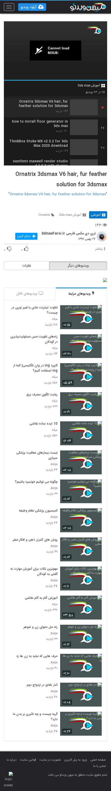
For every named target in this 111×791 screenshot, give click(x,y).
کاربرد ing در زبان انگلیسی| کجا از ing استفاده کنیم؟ (35, 368)
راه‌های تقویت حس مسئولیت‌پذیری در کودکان (34, 339)
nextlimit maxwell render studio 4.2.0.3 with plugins (40, 163)
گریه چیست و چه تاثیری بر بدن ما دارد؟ (35, 717)
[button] (32, 7)
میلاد (55, 319)
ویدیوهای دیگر (78, 266)
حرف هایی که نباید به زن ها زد (37, 656)
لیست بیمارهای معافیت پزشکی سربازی (37, 455)
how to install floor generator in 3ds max (40, 123)
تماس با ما (99, 766)
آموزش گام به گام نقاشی (41, 598)
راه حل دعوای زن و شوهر (40, 627)
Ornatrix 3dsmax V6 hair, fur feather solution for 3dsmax (43, 103)
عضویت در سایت (50, 759)
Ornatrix (44, 214)
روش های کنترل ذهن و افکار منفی (34, 540)
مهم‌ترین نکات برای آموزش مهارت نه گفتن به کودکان (34, 572)
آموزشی (96, 214)
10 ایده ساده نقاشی (43, 424)
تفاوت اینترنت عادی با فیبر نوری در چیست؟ (35, 310)
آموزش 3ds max (89, 85)
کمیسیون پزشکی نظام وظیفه (38, 511)
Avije (54, 464)
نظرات (26, 266)
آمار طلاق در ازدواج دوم (42, 685)
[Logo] (94, 30)
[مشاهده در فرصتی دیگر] (95, 312)
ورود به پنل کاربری (75, 759)
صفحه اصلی (98, 759)
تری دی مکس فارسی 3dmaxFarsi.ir (68, 233)
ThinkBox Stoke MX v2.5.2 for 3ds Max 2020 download (38, 143)
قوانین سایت (28, 759)
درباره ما (12, 759)
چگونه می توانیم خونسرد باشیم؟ (36, 482)
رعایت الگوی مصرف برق (42, 394)
